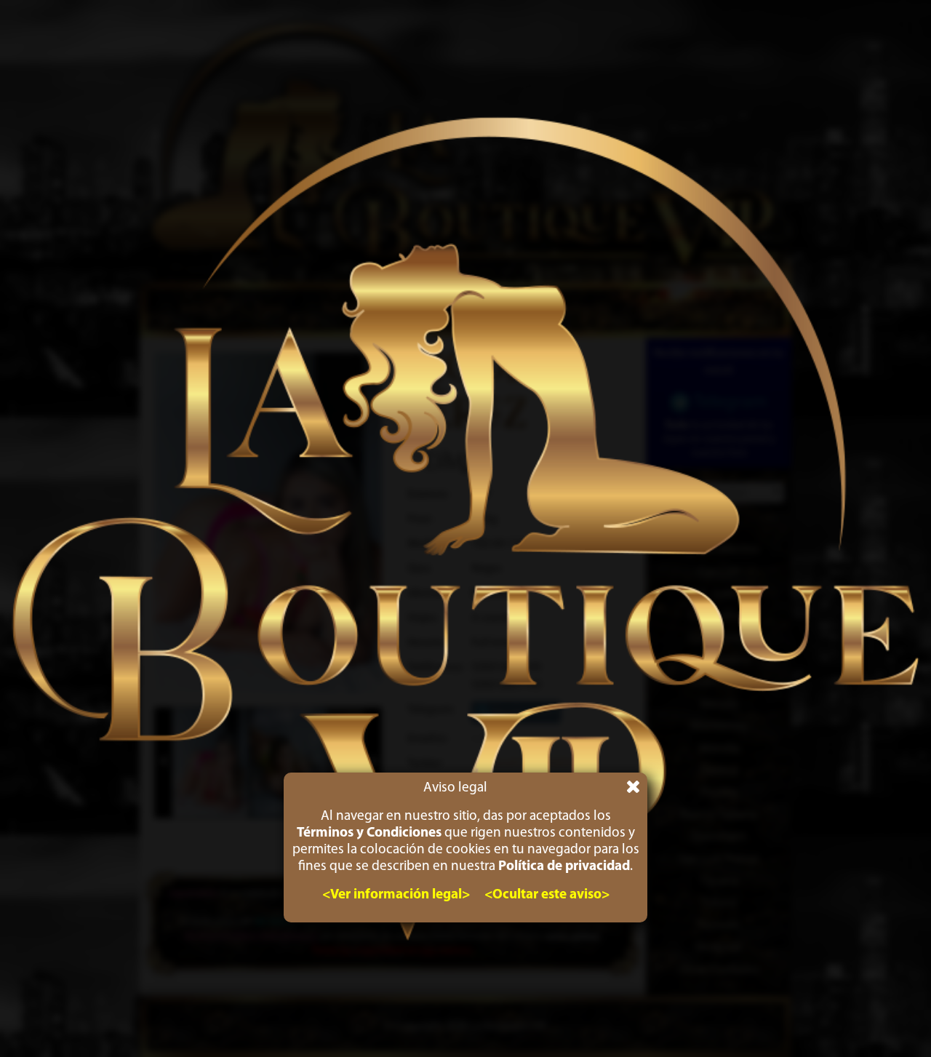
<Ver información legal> (396, 895)
